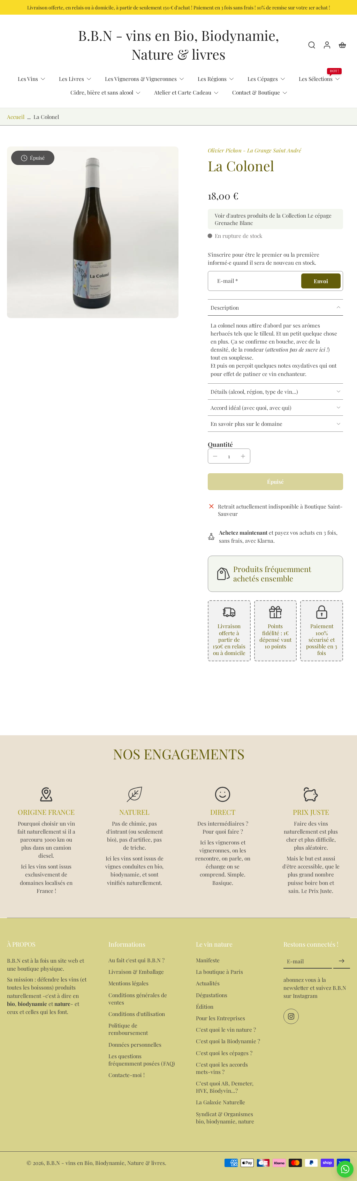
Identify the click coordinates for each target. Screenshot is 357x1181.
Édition (204, 1006)
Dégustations (211, 995)
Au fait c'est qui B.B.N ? (136, 960)
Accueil (15, 116)
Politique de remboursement (128, 1029)
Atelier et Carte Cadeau (182, 92)
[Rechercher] (311, 45)
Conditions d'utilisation (136, 1013)
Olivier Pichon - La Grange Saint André (254, 150)
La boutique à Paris (219, 971)
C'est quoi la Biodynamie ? (228, 1041)
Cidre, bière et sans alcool (101, 92)
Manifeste (208, 960)
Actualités (208, 983)
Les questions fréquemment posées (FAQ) (141, 1059)
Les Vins (28, 78)
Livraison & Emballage (136, 971)
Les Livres (71, 78)
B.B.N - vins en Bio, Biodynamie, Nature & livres (105, 1162)
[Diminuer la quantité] (215, 456)
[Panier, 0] (342, 44)
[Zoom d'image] (92, 232)
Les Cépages (263, 78)
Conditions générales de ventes (137, 998)
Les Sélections (316, 78)
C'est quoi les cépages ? (224, 1052)
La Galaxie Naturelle (220, 1102)
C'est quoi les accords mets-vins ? (222, 1068)
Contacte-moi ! (126, 1074)
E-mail (227, 280)
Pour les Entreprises (220, 1018)
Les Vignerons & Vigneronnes (141, 78)
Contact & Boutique (256, 92)
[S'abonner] (341, 961)
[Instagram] (291, 1016)
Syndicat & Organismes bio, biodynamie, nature (225, 1117)
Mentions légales (128, 983)
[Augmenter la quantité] (243, 456)
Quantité (220, 444)
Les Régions (212, 78)
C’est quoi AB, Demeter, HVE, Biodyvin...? (224, 1087)
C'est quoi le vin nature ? (226, 1029)
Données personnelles (134, 1044)
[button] (275, 481)
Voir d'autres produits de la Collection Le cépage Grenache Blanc (273, 219)
